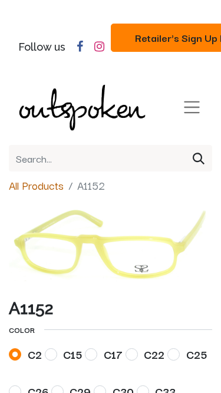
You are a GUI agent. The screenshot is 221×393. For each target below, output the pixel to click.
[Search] (198, 158)
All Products (36, 185)
